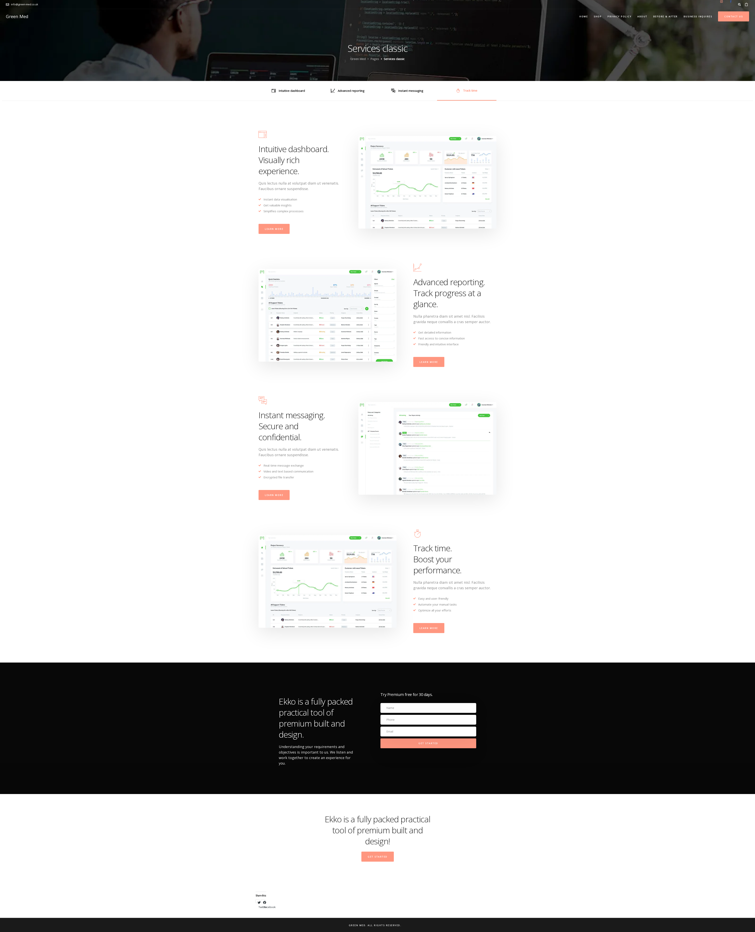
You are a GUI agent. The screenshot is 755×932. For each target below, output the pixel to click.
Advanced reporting (351, 91)
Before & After (665, 16)
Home (583, 16)
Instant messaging (410, 91)
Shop (598, 16)
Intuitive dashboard (292, 91)
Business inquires (698, 16)
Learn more (274, 228)
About (642, 16)
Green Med (17, 16)
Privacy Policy (620, 16)
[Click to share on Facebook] (263, 901)
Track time (470, 90)
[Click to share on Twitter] (258, 901)
